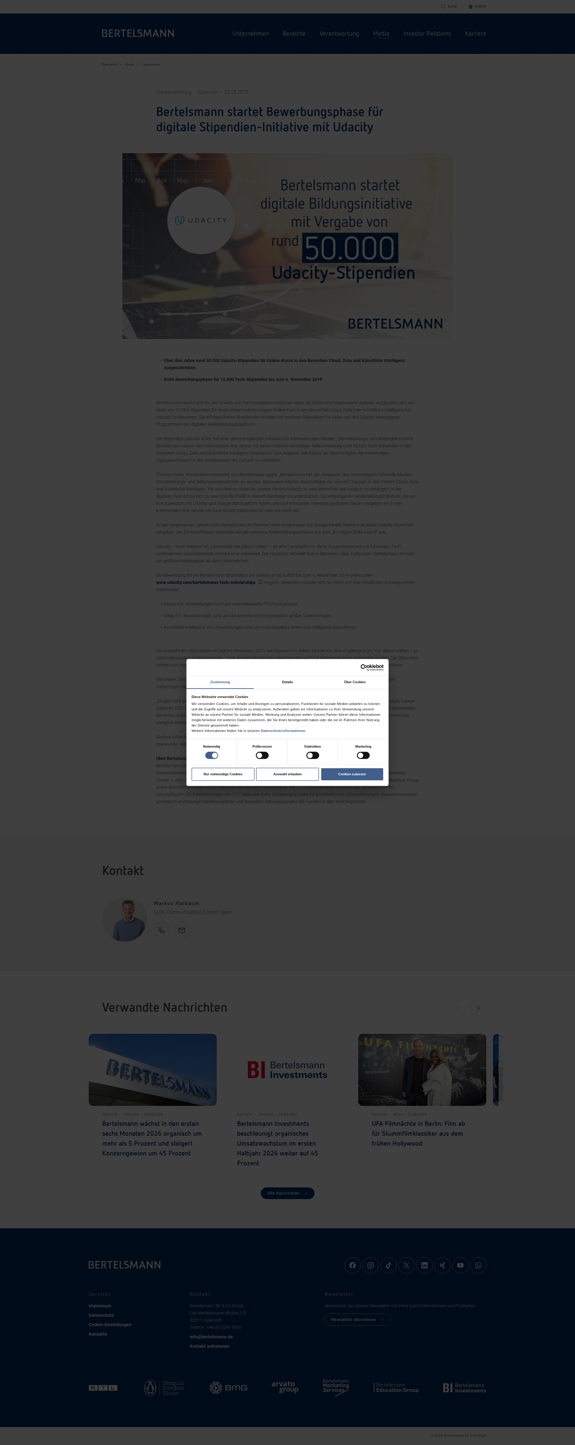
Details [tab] (287, 682)
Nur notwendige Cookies (222, 774)
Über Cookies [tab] (355, 682)
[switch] (262, 755)
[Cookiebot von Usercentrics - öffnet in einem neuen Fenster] (364, 667)
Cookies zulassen (352, 774)
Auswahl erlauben (287, 774)
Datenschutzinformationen (283, 731)
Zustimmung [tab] (220, 682)
